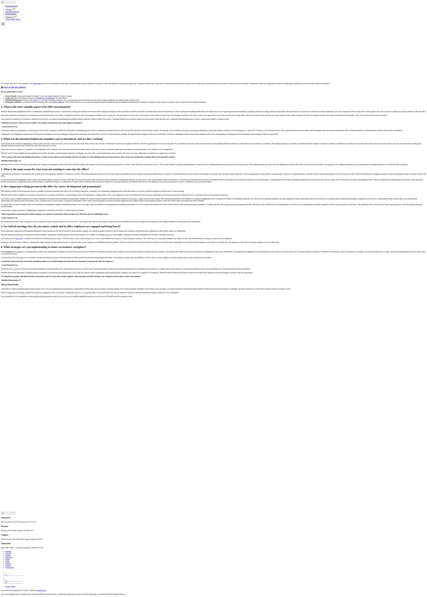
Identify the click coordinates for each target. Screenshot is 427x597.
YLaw (36, 96)
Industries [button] (8, 557)
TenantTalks (37, 83)
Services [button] (8, 553)
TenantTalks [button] (9, 567)
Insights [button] (8, 555)
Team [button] (7, 561)
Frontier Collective (57, 102)
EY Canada (34, 100)
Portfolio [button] (8, 551)
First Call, (19, 238)
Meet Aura (9, 17)
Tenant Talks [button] (9, 19)
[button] (8, 2)
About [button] (7, 559)
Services (9, 9)
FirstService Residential (45, 98)
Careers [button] (8, 563)
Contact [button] (17, 19)
